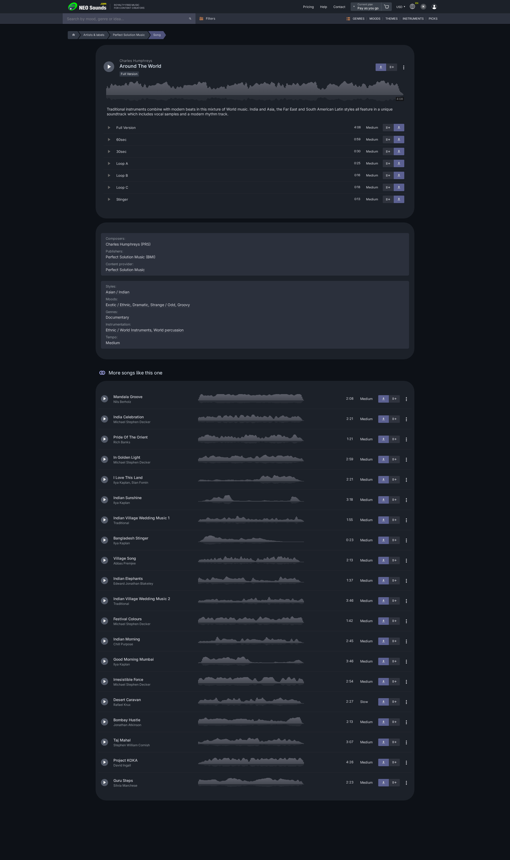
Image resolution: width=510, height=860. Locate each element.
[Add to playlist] (388, 128)
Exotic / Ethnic (118, 304)
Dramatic (140, 304)
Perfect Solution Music (125, 269)
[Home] (73, 35)
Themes (391, 18)
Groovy (183, 304)
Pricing (308, 7)
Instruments (413, 18)
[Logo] (87, 7)
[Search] (190, 18)
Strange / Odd (162, 304)
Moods (374, 18)
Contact (339, 7)
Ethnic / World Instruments (128, 330)
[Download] (399, 128)
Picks (433, 18)
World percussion (169, 330)
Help (323, 7)
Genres (358, 18)
